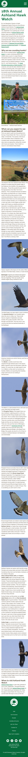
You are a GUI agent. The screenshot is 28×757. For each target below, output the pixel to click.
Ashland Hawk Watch (7, 684)
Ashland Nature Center (18, 32)
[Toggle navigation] (25, 4)
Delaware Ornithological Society (9, 45)
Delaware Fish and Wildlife (16, 43)
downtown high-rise (17, 425)
